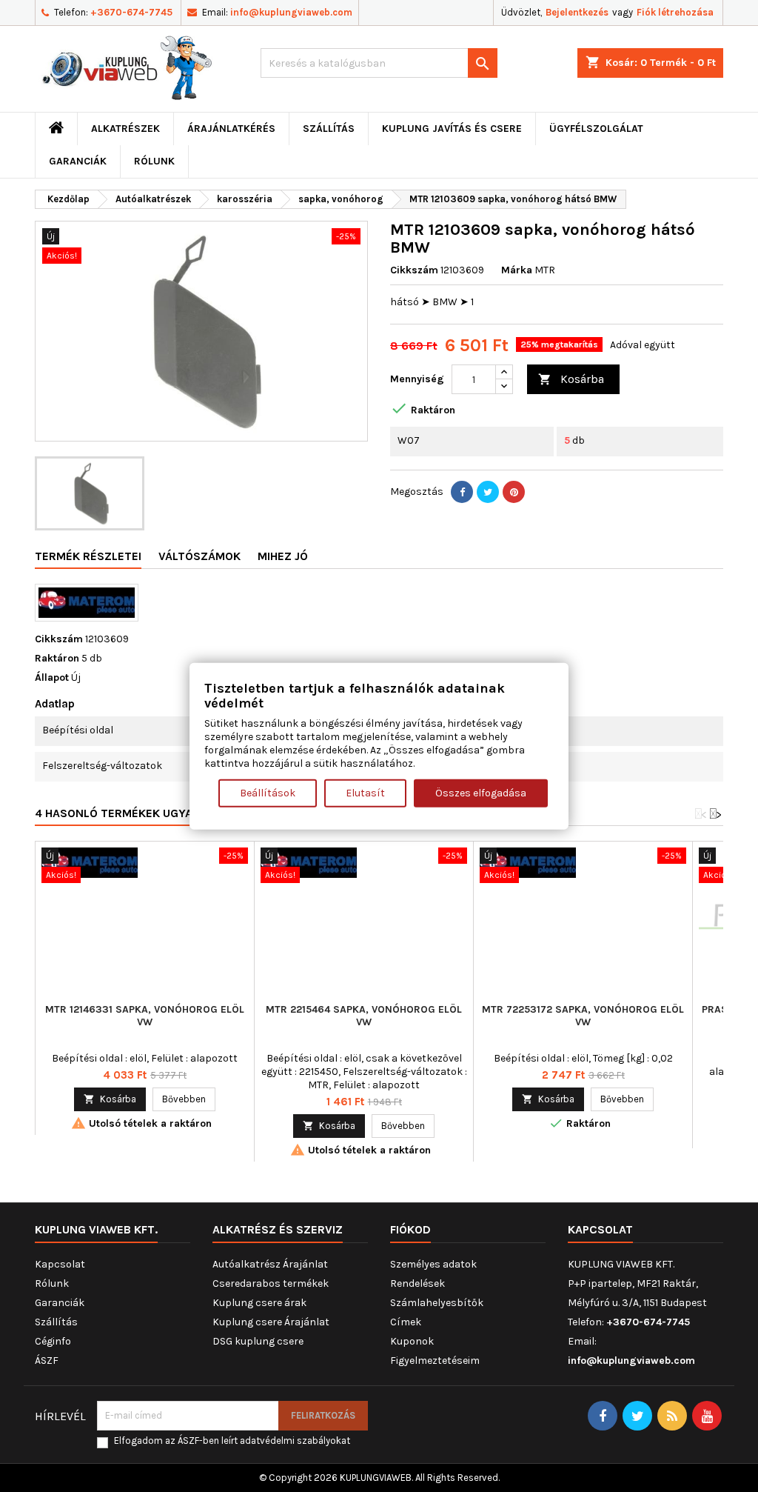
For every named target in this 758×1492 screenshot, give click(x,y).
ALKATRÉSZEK (125, 128)
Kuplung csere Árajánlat (270, 1322)
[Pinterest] (514, 492)
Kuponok (412, 1341)
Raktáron (57, 658)
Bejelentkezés (577, 12)
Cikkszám (414, 270)
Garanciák (78, 161)
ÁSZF (46, 1360)
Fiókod (410, 1229)
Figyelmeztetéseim (435, 1360)
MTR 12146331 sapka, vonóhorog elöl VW (144, 1015)
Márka (516, 270)
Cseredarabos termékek (270, 1283)
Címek (405, 1322)
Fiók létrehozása (675, 12)
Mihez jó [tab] (283, 556)
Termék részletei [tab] (88, 556)
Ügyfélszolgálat (596, 128)
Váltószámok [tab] (199, 556)
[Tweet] (488, 492)
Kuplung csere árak (259, 1302)
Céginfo (53, 1341)
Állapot (52, 677)
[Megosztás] (462, 492)
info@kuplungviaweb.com (291, 12)
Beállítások (267, 792)
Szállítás (329, 128)
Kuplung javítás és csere (452, 128)
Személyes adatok (433, 1264)
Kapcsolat (60, 1264)
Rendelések (417, 1283)
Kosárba (571, 379)
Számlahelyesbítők (436, 1302)
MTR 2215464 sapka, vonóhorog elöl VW (364, 1015)
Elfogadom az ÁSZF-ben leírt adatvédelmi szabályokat (232, 1440)
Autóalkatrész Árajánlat (270, 1264)
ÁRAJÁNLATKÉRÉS (231, 128)
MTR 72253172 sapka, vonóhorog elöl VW (583, 1015)
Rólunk (154, 161)
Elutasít (365, 792)
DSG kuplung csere (257, 1341)
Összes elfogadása (480, 792)
